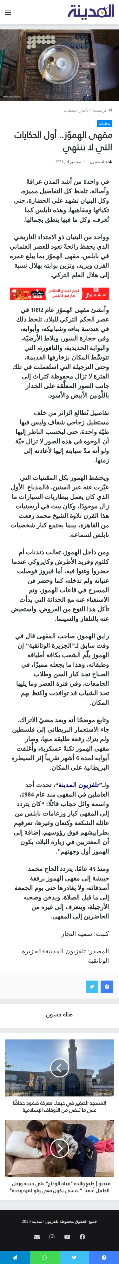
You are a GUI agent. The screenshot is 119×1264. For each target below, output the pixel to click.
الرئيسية (101, 110)
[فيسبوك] (107, 987)
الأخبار (84, 110)
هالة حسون (99, 162)
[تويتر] (92, 987)
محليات (70, 110)
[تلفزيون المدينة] (91, 12)
